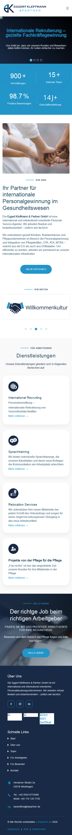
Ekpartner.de (45, 822)
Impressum (13, 829)
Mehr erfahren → (18, 468)
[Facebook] (11, 703)
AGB (25, 829)
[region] (36, 40)
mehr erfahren (36, 269)
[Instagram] (20, 703)
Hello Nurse (36, 652)
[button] (31, 60)
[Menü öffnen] (67, 8)
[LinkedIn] (29, 703)
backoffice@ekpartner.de (27, 806)
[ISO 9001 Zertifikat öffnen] (47, 718)
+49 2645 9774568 (29, 794)
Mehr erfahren (17, 415)
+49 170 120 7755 (30, 798)
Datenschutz (39, 829)
